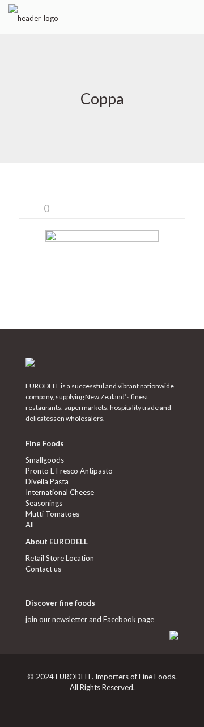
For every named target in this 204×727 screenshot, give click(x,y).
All (30, 524)
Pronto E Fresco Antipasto (69, 470)
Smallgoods (45, 459)
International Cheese (60, 492)
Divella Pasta (47, 481)
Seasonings (44, 503)
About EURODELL (57, 541)
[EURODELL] (33, 17)
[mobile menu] (188, 17)
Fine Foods (45, 443)
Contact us (43, 568)
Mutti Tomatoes (52, 513)
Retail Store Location (60, 558)
